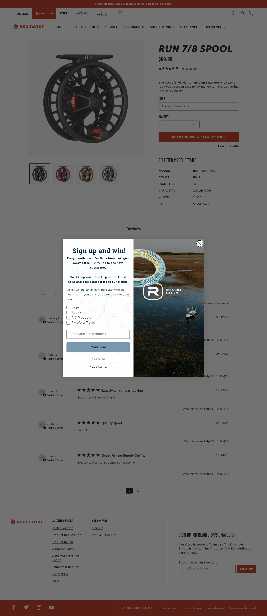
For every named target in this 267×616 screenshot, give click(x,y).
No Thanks (98, 359)
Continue (98, 347)
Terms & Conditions (98, 367)
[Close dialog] (200, 243)
